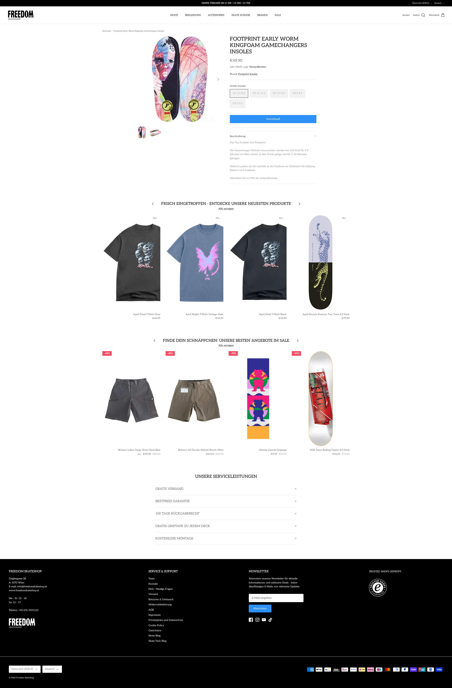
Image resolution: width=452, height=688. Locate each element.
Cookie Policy (156, 625)
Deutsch (438, 3)
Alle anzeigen (226, 208)
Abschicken (260, 608)
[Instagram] (257, 620)
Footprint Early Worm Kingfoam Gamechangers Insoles (139, 31)
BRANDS (262, 15)
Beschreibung (237, 136)
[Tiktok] (270, 620)
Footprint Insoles (247, 74)
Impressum (154, 614)
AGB (151, 609)
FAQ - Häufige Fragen (160, 588)
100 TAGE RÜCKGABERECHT (177, 513)
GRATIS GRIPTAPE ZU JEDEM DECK (182, 526)
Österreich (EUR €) (420, 3)
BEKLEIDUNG (193, 15)
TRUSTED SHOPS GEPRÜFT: (385, 571)
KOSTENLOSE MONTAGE (174, 538)
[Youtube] (264, 620)
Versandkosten (257, 66)
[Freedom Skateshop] (20, 15)
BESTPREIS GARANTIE (172, 501)
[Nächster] (218, 79)
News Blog (154, 635)
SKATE (174, 15)
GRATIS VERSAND (169, 489)
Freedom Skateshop (25, 678)
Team (151, 578)
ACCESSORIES (216, 15)
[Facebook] (251, 620)
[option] (179, 79)
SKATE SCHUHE (240, 15)
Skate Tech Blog (157, 640)
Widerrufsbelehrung (160, 604)
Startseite (106, 31)
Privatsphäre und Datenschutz (165, 620)
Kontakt (153, 583)
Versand (153, 594)
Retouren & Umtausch (161, 599)
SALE (278, 15)
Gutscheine (154, 630)
